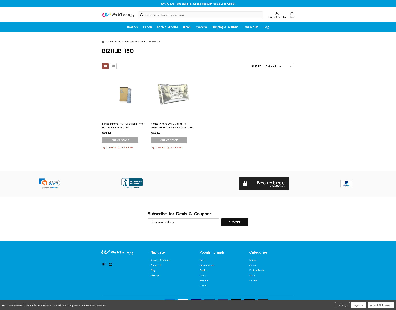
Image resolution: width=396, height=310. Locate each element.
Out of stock (120, 140)
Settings (342, 305)
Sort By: (256, 66)
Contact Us (250, 27)
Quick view (127, 147)
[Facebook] (104, 264)
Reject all (359, 305)
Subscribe (235, 222)
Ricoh (187, 27)
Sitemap (155, 275)
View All (203, 285)
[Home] (103, 41)
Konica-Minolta (167, 27)
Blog (266, 27)
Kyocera (201, 27)
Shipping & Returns (225, 27)
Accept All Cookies (380, 305)
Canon (147, 27)
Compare (111, 147)
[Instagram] (110, 264)
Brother (132, 27)
